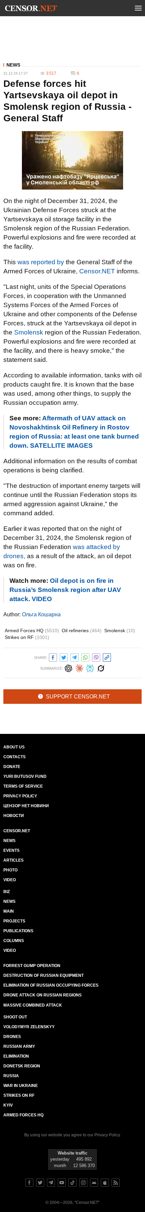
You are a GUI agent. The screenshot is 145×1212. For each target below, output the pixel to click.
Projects (14, 921)
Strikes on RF (27, 637)
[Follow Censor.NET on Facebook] (29, 1183)
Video (9, 879)
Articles (13, 860)
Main (8, 911)
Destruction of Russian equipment (43, 975)
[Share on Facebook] (53, 657)
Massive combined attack (32, 1005)
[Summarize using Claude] (79, 667)
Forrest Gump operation (31, 965)
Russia (11, 1075)
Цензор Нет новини (26, 805)
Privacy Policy (20, 796)
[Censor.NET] (31, 9)
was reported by (41, 262)
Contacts (14, 757)
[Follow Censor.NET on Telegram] (51, 1183)
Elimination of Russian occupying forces (50, 985)
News (13, 65)
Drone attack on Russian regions (42, 995)
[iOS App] (105, 1183)
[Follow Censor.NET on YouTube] (62, 1183)
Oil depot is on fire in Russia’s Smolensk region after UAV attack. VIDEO (65, 589)
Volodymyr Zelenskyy (29, 1026)
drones (12, 1036)
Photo (10, 870)
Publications (18, 931)
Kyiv (8, 1105)
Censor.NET (97, 271)
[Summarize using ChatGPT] (68, 667)
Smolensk (28, 332)
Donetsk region (21, 1066)
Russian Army (19, 1046)
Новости (13, 815)
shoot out (15, 1017)
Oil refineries (82, 630)
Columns (13, 940)
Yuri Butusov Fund (25, 776)
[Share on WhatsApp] (85, 657)
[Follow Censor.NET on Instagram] (83, 1183)
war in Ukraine (20, 1085)
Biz (6, 891)
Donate (11, 766)
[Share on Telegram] (74, 657)
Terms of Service (23, 786)
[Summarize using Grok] (101, 667)
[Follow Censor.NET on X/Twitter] (40, 1183)
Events (11, 850)
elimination (16, 1056)
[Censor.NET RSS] (116, 1183)
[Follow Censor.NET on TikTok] (72, 1183)
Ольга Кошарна (41, 614)
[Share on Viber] (96, 657)
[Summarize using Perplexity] (90, 667)
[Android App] (94, 1183)
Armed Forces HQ (32, 630)
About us (14, 747)
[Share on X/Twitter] (64, 657)
